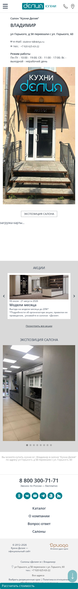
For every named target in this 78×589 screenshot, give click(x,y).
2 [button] (30, 445)
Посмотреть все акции (39, 326)
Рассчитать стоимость (18, 586)
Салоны (39, 531)
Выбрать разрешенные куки (24, 579)
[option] (39, 296)
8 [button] (51, 445)
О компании (39, 516)
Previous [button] (4, 296)
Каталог (39, 508)
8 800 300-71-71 (39, 480)
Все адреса (38, 575)
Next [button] (74, 296)
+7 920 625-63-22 (41, 570)
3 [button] (34, 445)
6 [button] (44, 445)
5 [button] (41, 445)
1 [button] (27, 445)
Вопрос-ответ (39, 523)
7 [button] (47, 445)
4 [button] (37, 445)
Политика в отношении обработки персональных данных (44, 581)
